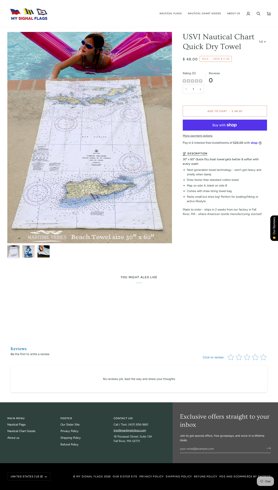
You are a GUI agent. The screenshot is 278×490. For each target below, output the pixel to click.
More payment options (197, 136)
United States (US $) (27, 476)
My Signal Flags (89, 476)
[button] (171, 13)
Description (197, 153)
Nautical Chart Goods (21, 431)
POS (222, 476)
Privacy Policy (69, 431)
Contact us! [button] (123, 418)
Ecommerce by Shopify (252, 476)
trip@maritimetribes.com (130, 430)
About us (13, 438)
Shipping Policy (70, 438)
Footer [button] (66, 418)
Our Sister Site (70, 424)
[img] (192, 81)
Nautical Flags (16, 424)
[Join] (267, 448)
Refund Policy (69, 444)
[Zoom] (89, 137)
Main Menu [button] (16, 418)
